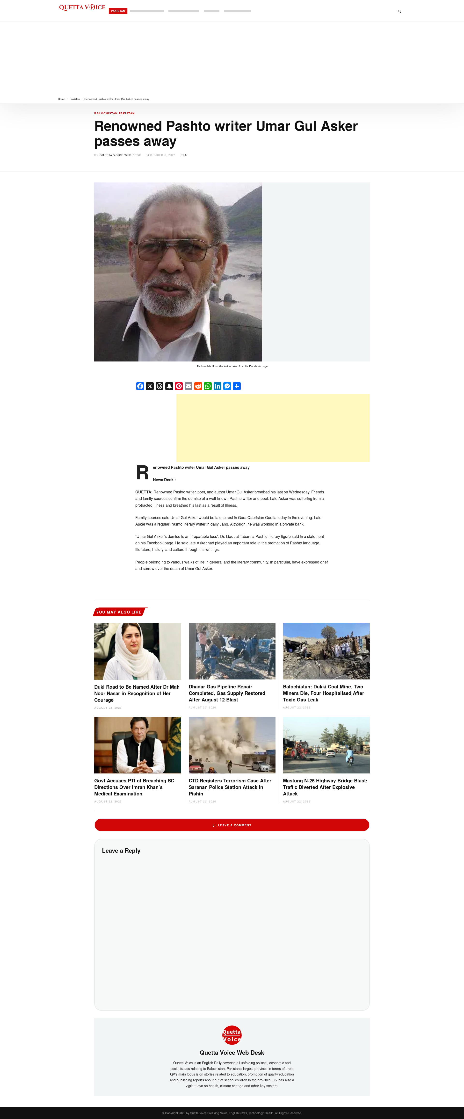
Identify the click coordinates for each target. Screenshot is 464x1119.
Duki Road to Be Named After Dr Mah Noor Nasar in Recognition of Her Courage (137, 693)
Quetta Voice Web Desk (120, 155)
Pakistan (118, 11)
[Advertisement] (232, 58)
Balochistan (106, 113)
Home (61, 99)
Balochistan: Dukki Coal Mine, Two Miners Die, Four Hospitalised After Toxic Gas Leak (323, 693)
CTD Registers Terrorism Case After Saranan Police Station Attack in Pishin (230, 787)
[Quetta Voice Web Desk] (232, 1034)
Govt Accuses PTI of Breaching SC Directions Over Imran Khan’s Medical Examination (134, 787)
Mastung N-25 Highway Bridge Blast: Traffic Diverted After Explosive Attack (325, 787)
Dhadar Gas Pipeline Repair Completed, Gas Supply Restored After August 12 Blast (227, 693)
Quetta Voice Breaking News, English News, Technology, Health (232, 1113)
